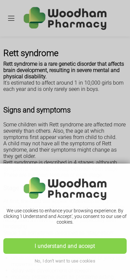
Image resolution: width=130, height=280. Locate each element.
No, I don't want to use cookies (65, 260)
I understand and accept (65, 246)
